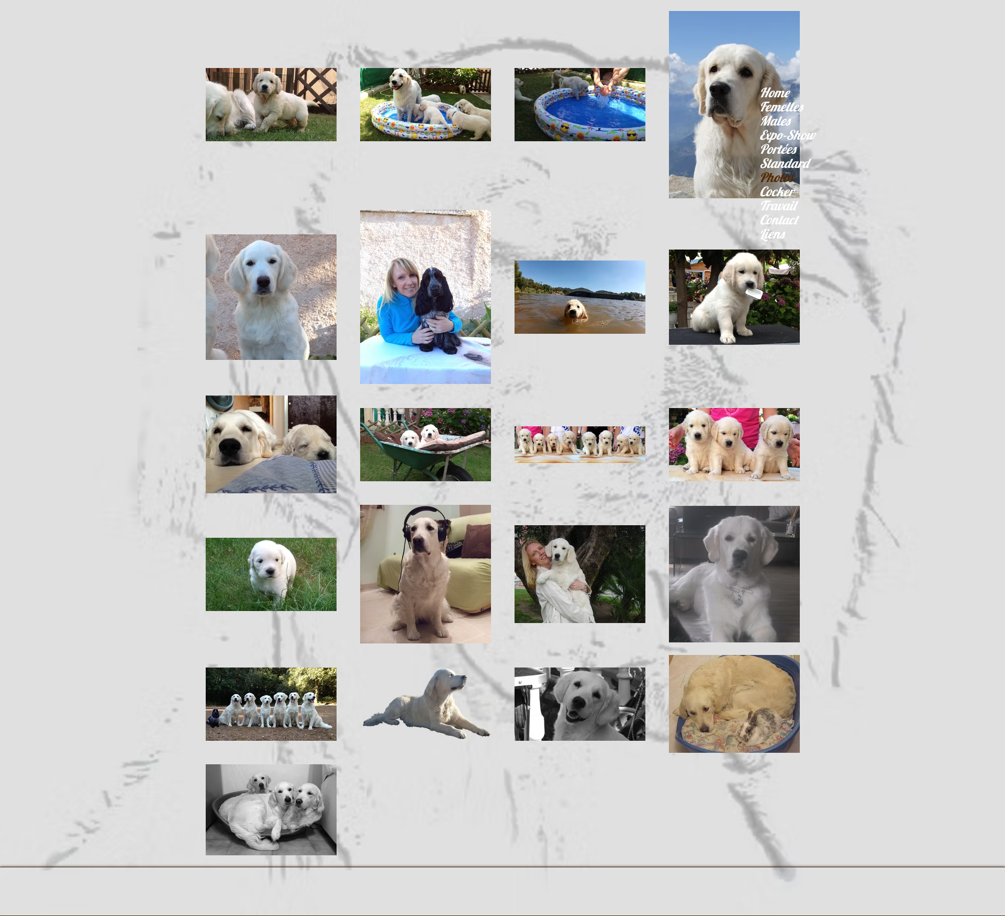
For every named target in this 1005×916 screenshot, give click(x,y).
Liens (772, 234)
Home (774, 92)
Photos (776, 177)
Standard (784, 163)
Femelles (781, 106)
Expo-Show (787, 135)
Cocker (777, 191)
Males (775, 121)
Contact (779, 219)
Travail (778, 205)
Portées (778, 149)
